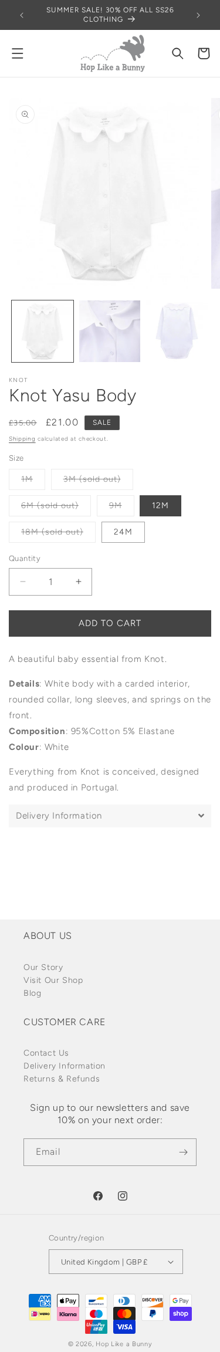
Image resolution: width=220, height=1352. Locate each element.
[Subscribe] (183, 1152)
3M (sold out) (98, 482)
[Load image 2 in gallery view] (110, 331)
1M (33, 482)
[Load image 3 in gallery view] (177, 331)
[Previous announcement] (22, 15)
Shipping (22, 438)
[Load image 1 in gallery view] (42, 331)
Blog (32, 993)
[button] (18, 53)
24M (123, 532)
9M (121, 508)
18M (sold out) (58, 534)
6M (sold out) (56, 508)
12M (160, 506)
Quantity (24, 558)
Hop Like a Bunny (124, 1344)
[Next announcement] (198, 15)
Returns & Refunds (61, 1079)
